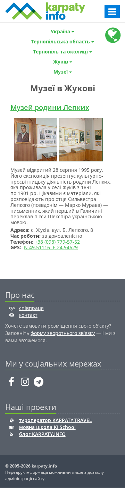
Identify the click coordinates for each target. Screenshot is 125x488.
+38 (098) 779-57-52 (57, 241)
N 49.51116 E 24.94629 (51, 247)
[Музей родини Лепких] (34, 139)
